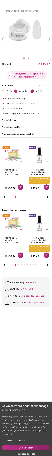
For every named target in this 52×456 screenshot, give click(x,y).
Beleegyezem (26, 447)
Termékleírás (9, 120)
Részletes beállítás (26, 454)
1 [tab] (24, 58)
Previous (3, 39)
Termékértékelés (11, 127)
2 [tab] (28, 58)
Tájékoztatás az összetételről (18, 134)
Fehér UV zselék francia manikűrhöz (21, 10)
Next (49, 39)
